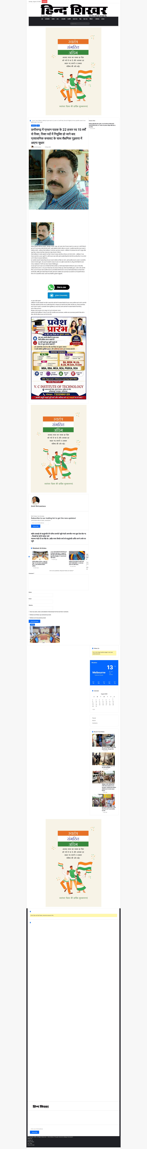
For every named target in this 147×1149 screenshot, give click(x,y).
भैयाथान (31, 1056)
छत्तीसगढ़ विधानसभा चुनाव (34, 952)
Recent (94, 720)
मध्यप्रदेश (31, 1068)
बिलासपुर (31, 1008)
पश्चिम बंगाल (32, 1063)
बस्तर (31, 994)
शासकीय (31, 1080)
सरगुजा (31, 1052)
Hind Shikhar (51, 1137)
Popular (94, 718)
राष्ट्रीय (53, 19)
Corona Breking (33, 930)
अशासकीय (32, 1078)
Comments (94, 723)
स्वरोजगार (97, 19)
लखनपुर (31, 1049)
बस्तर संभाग (32, 985)
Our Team (30, 1143)
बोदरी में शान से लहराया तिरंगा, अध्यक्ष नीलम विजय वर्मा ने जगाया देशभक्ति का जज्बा (109, 809)
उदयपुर (31, 1037)
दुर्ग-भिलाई (32, 975)
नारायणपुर (31, 991)
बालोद (31, 977)
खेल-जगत (85, 19)
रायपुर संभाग (32, 1018)
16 (92, 703)
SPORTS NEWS (33, 950)
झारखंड (31, 1058)
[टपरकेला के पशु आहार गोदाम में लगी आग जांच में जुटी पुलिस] (103, 758)
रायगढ (31, 1013)
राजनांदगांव (32, 982)
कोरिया (31, 1039)
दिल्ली (31, 1061)
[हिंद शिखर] (73, 10)
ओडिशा (31, 969)
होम (42, 19)
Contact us (30, 1140)
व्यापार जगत (75, 19)
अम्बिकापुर (32, 1034)
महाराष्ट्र (31, 1071)
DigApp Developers (68, 1137)
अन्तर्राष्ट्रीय (47, 19)
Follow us (34, 911)
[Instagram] (115, 1146)
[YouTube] (116, 1146)
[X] (117, 1146)
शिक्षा (80, 19)
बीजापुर (31, 996)
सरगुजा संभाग (32, 1032)
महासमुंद (31, 1027)
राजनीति (69, 19)
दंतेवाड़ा (31, 989)
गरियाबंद (31, 1020)
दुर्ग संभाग (31, 973)
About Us (30, 1138)
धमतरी (31, 1022)
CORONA (32, 928)
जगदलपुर (31, 986)
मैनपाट (31, 1047)
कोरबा (31, 1003)
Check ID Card (31, 1145)
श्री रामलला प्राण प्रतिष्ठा (34, 1090)
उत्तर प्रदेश (32, 940)
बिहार (31, 1066)
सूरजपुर (31, 1054)
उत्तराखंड (31, 943)
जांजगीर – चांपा (32, 1006)
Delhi (31, 933)
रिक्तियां (91, 19)
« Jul (93, 709)
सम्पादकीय (63, 19)
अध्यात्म (102, 19)
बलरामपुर (31, 1044)
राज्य (57, 19)
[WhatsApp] (114, 1146)
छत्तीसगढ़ (33, 125)
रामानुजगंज (32, 1016)
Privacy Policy (31, 1141)
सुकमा (31, 999)
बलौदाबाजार (32, 1025)
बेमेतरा (31, 980)
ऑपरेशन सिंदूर (32, 945)
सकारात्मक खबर (33, 1093)
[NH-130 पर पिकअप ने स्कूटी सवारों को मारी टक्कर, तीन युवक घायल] (103, 740)
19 (103, 703)
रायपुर (31, 1030)
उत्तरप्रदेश (32, 966)
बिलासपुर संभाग (33, 1001)
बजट (31, 955)
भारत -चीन (32, 957)
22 (113, 703)
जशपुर (31, 1042)
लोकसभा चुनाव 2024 (34, 1083)
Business (32, 925)
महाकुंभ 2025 (32, 960)
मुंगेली (31, 1011)
